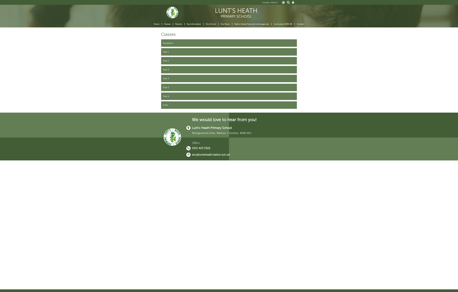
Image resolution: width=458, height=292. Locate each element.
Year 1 (166, 52)
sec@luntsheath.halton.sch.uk (211, 154)
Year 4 (166, 78)
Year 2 (166, 61)
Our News (225, 24)
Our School (211, 24)
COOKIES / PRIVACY (270, 3)
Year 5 (166, 87)
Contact (300, 24)
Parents (178, 24)
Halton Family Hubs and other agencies (251, 24)
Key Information (194, 24)
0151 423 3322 (201, 148)
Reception (168, 43)
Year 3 (166, 69)
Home (156, 24)
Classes (167, 24)
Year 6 (166, 96)
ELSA (165, 105)
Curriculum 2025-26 (283, 24)
